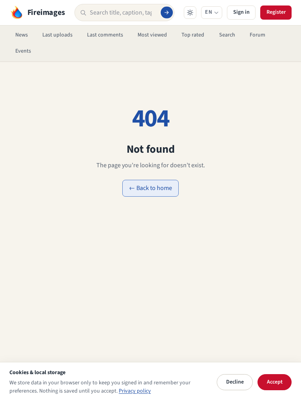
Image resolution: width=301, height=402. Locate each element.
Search (227, 35)
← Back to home (150, 188)
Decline (235, 382)
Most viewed (152, 35)
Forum (257, 35)
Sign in (241, 12)
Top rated (192, 35)
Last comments (105, 35)
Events (23, 51)
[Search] (166, 12)
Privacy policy (135, 391)
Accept (275, 382)
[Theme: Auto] (190, 12)
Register (276, 12)
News (21, 35)
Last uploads (57, 35)
